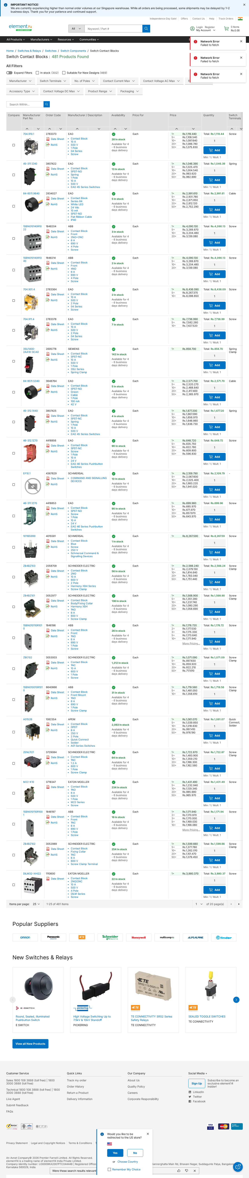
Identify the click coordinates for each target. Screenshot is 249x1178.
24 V (73, 460)
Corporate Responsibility (143, 1099)
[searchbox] (113, 28)
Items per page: (19, 904)
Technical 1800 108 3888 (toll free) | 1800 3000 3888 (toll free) (33, 1091)
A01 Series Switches (83, 745)
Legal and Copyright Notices (48, 1143)
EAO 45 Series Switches (85, 187)
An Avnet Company (17, 1157)
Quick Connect (80, 739)
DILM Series (78, 893)
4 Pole (74, 246)
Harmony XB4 (79, 606)
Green (74, 391)
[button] (15, 39)
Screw (74, 154)
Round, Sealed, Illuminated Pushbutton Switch (33, 1018)
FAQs (9, 1111)
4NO (73, 268)
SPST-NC (76, 356)
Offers (184, 18)
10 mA (74, 210)
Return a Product (78, 1092)
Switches (50, 50)
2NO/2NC (76, 881)
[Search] (146, 28)
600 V (74, 579)
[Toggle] (9, 72)
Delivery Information (79, 1099)
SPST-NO (76, 171)
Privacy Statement (17, 1143)
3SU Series (77, 369)
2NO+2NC (77, 237)
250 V (74, 550)
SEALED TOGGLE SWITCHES (207, 1016)
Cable (74, 394)
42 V (73, 404)
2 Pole (74, 303)
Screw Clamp (79, 589)
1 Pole (74, 147)
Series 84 (76, 201)
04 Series (76, 151)
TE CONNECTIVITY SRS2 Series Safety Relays (151, 1018)
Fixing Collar (78, 851)
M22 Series (78, 802)
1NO (73, 609)
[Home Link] (20, 28)
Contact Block (79, 138)
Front (74, 234)
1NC (73, 665)
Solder (75, 742)
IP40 (73, 219)
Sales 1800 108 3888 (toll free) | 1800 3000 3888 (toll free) (30, 1082)
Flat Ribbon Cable (81, 216)
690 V (74, 243)
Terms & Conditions (80, 1143)
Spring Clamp (79, 372)
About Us (133, 1080)
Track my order (76, 1080)
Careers (133, 1092)
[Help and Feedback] (238, 1167)
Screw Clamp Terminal (84, 864)
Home (10, 50)
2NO (73, 573)
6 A (73, 240)
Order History (75, 1086)
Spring (75, 174)
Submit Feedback (17, 1105)
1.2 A (74, 763)
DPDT (74, 727)
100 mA (75, 401)
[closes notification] (244, 4)
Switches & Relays (29, 50)
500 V (74, 144)
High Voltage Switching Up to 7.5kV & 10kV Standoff (92, 1018)
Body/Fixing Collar (82, 603)
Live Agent (13, 1099)
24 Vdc (75, 207)
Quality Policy (136, 1086)
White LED (77, 204)
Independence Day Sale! (163, 18)
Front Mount (78, 694)
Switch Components (73, 50)
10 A (73, 141)
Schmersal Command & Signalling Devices (85, 555)
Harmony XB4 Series (83, 586)
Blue (73, 543)
